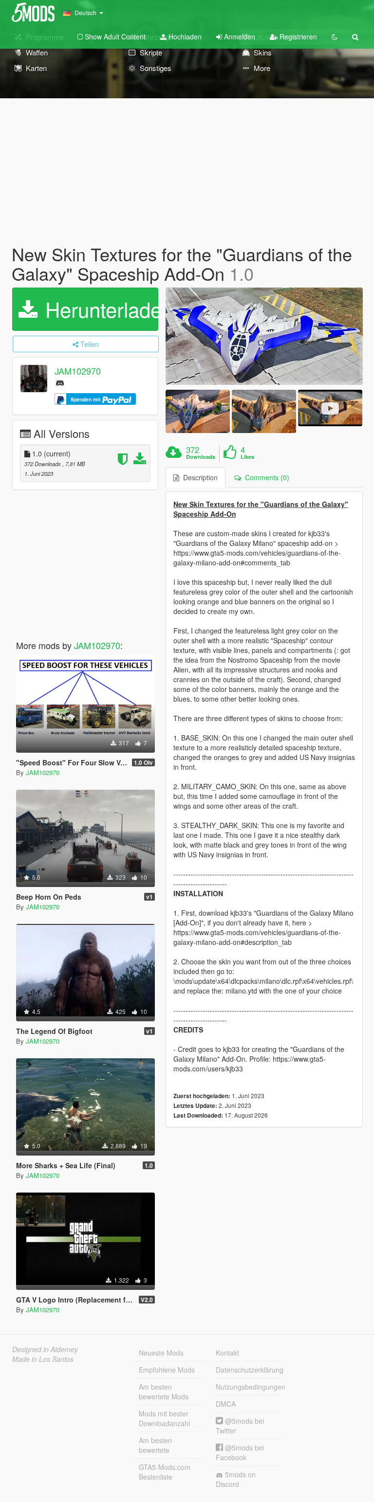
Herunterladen (98, 309)
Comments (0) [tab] (265, 477)
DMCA (226, 1404)
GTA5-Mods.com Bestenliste (164, 1472)
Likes (247, 457)
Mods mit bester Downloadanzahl (164, 1418)
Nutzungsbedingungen (249, 1387)
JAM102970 (78, 371)
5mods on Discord (236, 1479)
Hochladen (184, 36)
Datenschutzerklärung (249, 1370)
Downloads (200, 457)
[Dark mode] (334, 36)
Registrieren (297, 36)
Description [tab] (198, 477)
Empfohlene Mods (167, 1370)
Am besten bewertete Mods (163, 1391)
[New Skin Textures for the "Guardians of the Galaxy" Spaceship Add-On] (264, 336)
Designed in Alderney (45, 1349)
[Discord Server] (60, 382)
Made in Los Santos (43, 1359)
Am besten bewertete (155, 1445)
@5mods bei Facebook (240, 1452)
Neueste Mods (161, 1352)
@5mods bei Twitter (240, 1425)
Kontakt (227, 1352)
